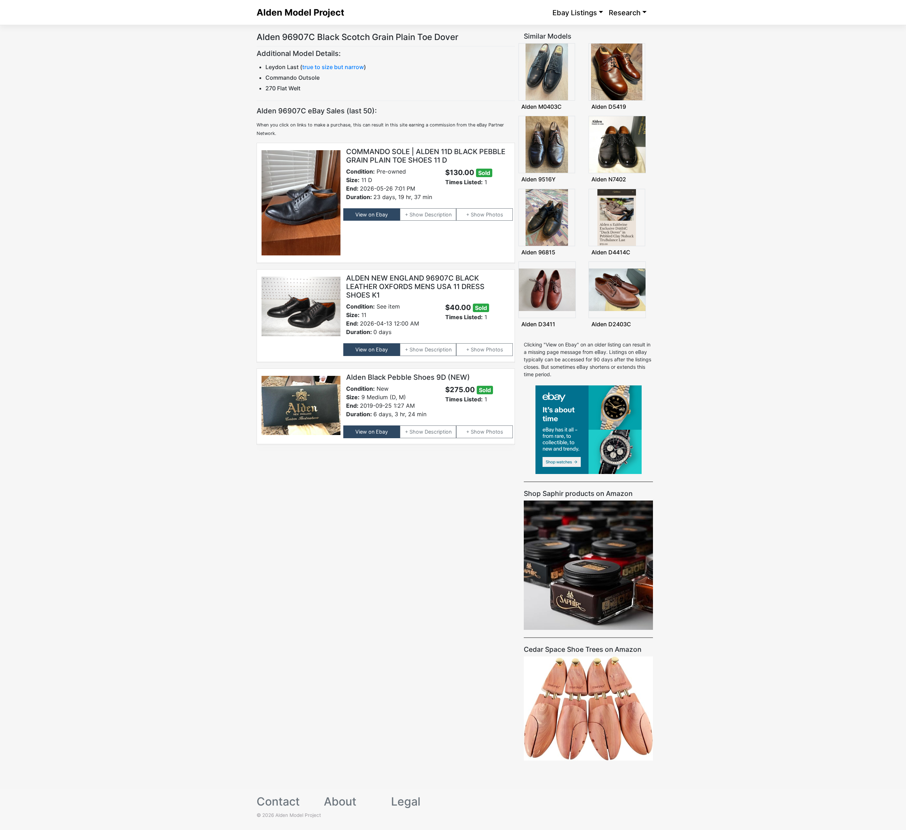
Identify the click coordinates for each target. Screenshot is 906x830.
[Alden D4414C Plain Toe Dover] (616, 217)
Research (625, 13)
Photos (494, 214)
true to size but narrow (333, 66)
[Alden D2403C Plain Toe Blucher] (617, 289)
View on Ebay (371, 214)
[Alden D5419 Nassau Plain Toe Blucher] (616, 71)
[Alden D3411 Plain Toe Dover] (547, 289)
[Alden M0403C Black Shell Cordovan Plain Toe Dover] (547, 71)
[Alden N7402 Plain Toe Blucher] (617, 144)
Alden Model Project (300, 12)
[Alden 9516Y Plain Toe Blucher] (547, 144)
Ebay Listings (574, 13)
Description (438, 214)
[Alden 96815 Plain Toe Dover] (547, 217)
